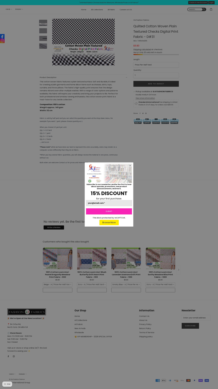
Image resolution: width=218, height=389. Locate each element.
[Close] (130, 165)
